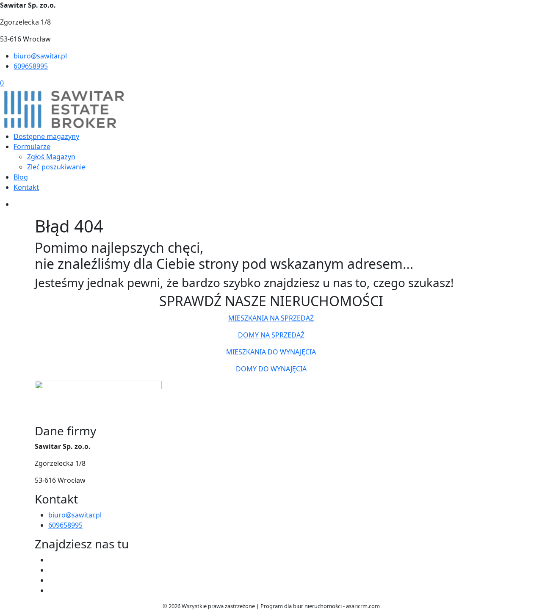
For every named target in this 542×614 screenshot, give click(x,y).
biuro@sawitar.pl (40, 56)
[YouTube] (51, 580)
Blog (21, 177)
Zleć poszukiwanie (56, 166)
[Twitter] (51, 570)
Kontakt (26, 187)
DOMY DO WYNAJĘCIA (271, 368)
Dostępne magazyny (46, 136)
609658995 (31, 66)
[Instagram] (51, 590)
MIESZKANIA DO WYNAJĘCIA (271, 352)
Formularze (32, 146)
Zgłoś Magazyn (51, 156)
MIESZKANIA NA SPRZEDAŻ (271, 318)
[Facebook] (51, 559)
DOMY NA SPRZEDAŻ (271, 335)
